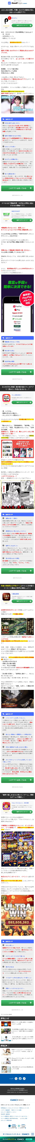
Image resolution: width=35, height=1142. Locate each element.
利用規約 (22, 1088)
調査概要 (17, 1088)
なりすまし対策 (23, 1118)
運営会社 (13, 1088)
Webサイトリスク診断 (16, 1110)
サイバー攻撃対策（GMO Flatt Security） (9, 1118)
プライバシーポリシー (12, 1090)
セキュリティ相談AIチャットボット (8, 1112)
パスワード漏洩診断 (5, 1110)
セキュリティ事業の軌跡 (6, 1120)
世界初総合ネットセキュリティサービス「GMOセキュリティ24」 (15, 1108)
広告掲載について (23, 1090)
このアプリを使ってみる (17, 188)
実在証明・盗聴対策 (5, 1114)
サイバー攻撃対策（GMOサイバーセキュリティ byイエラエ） (14, 1116)
